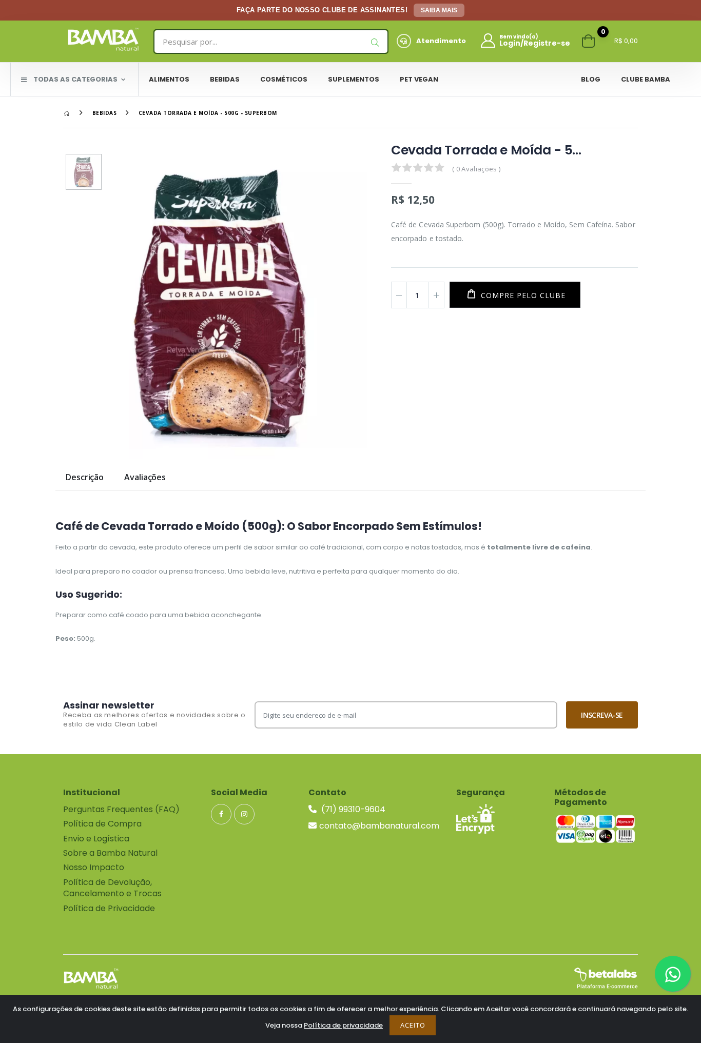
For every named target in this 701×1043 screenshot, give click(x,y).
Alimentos (169, 79)
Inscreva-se (601, 715)
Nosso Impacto (93, 867)
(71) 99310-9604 (352, 809)
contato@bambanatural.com (379, 826)
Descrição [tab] (85, 478)
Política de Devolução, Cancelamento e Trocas (112, 887)
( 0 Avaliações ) (476, 168)
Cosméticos (283, 79)
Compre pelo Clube (522, 295)
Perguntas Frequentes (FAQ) (121, 809)
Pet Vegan (419, 79)
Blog (590, 79)
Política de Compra (102, 824)
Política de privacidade (343, 1025)
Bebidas (225, 79)
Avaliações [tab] (145, 478)
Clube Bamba (645, 79)
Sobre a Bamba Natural (110, 853)
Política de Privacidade (109, 908)
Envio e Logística (96, 838)
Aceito (412, 1025)
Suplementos (353, 79)
